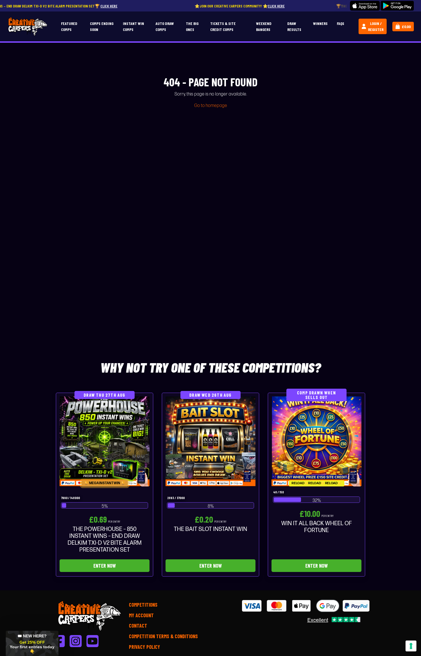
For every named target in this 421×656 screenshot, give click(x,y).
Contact (138, 625)
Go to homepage (210, 105)
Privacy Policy (144, 647)
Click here (76, 5)
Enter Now (104, 565)
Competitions (143, 605)
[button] (32, 643)
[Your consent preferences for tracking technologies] (411, 646)
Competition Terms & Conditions (163, 636)
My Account (141, 615)
